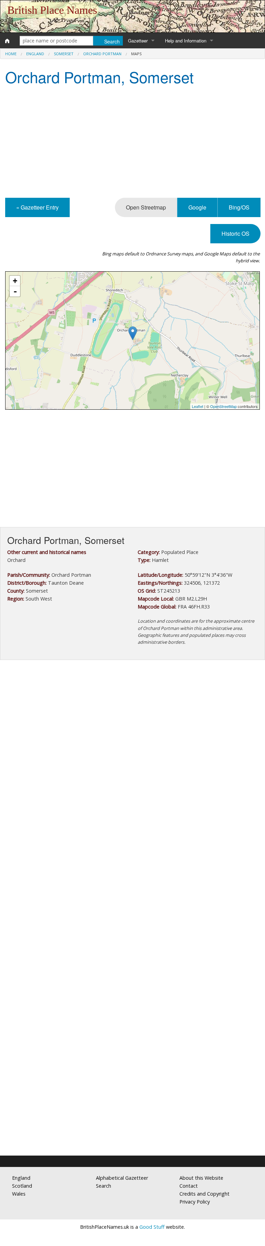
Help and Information (185, 40)
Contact (188, 1185)
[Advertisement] (132, 142)
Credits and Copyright (204, 1193)
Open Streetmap (146, 207)
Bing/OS (239, 207)
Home (11, 53)
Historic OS (235, 233)
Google (197, 207)
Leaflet (197, 406)
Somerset (63, 53)
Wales (19, 1193)
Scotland (22, 1185)
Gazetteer (138, 40)
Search (103, 1185)
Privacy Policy (194, 1201)
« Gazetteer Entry (37, 207)
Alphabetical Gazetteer (122, 1178)
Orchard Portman (102, 53)
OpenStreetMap (223, 406)
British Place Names (52, 10)
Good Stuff (152, 1227)
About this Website (201, 1178)
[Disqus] (132, 872)
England (35, 53)
